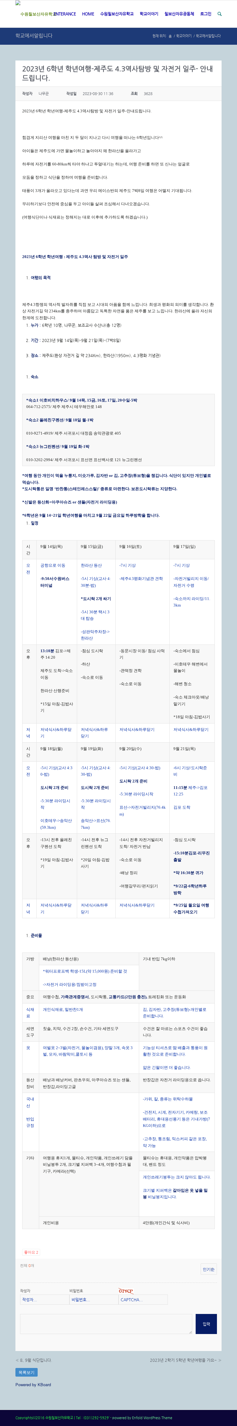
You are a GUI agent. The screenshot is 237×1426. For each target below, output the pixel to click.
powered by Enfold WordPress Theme (142, 1418)
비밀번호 (76, 1291)
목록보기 (27, 1372)
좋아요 (31, 1252)
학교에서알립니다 (33, 36)
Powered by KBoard (33, 1384)
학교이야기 (184, 36)
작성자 (25, 1291)
